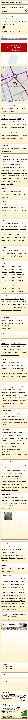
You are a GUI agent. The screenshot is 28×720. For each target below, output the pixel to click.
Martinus (18, 132)
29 (9, 508)
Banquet (13, 440)
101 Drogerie (4, 422)
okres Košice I (5, 108)
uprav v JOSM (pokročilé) (20, 614)
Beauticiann (12, 124)
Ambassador (14, 148)
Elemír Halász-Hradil (21, 373)
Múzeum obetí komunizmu (19, 484)
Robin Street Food (6, 159)
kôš (2, 223)
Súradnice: (4, 31)
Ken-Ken (10, 164)
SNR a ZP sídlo (15, 365)
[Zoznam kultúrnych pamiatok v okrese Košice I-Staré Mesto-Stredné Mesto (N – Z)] (7, 519)
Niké (10, 210)
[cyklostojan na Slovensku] (4, 27)
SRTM (7, 716)
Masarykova (20, 558)
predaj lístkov (14, 256)
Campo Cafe (10, 184)
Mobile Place (21, 121)
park (2, 204)
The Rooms (6, 215)
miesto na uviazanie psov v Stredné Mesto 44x (13, 578)
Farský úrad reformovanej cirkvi (9, 229)
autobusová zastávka (20, 479)
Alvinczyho (15, 490)
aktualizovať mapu (10, 614)
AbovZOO (4, 301)
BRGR (25, 178)
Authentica (4, 210)
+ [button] (3, 68)
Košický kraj (17, 105)
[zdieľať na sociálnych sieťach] (26, 10)
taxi (12, 250)
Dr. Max (22, 299)
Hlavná (12, 555)
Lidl (2, 130)
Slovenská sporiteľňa (15, 416)
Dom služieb (23, 229)
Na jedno (19, 178)
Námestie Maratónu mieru (13, 253)
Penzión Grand (5, 148)
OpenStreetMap (12, 100)
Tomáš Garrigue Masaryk (19, 368)
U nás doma (17, 173)
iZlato (2, 121)
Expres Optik (15, 130)
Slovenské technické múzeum (19, 213)
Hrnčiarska (4, 549)
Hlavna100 (22, 148)
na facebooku (12, 694)
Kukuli (18, 127)
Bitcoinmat (4, 242)
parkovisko (4, 266)
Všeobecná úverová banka (20, 231)
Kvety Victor (14, 138)
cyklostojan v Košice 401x (17, 603)
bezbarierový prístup (16, 454)
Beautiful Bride (5, 138)
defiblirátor (11, 301)
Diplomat (5, 178)
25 (12, 508)
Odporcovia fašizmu (16, 362)
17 (26, 503)
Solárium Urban (10, 127)
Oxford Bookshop (14, 141)
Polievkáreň (12, 178)
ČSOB (4, 425)
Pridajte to (3, 717)
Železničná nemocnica (7, 479)
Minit (22, 124)
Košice (23, 105)
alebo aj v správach (7, 670)
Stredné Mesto (10, 111)
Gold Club (16, 162)
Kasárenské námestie (7, 21)
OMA (6, 2)
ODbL (18, 707)
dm (23, 119)
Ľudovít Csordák (5, 371)
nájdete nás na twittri (7, 666)
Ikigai (17, 170)
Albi (18, 124)
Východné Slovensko (7, 105)
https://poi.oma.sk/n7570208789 (7, 101)
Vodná (17, 470)
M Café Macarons (7, 162)
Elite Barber (4, 119)
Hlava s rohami (7, 376)
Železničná (4, 560)
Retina (17, 301)
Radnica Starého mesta (9, 481)
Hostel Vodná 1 (5, 151)
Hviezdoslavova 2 (15, 398)
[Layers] (25, 68)
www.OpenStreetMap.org (19, 705)
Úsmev (7, 204)
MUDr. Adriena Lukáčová (9, 307)
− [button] (3, 70)
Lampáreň (24, 173)
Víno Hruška (12, 119)
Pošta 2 (8, 484)
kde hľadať (4, 675)
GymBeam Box (12, 234)
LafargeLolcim (21, 226)
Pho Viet (11, 181)
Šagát (22, 127)
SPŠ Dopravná (5, 344)
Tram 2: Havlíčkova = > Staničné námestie (12, 503)
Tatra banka (17, 422)
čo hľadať (4, 682)
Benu (2, 299)
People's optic (5, 454)
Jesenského (4, 552)
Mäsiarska (18, 552)
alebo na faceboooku (7, 668)
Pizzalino (17, 181)
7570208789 (4, 615)
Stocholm (5, 181)
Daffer (12, 132)
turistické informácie (6, 191)
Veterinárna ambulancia (12, 299)
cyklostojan (11, 389)
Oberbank (14, 240)
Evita (14, 159)
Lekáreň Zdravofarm (21, 304)
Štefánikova (12, 558)
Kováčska (18, 549)
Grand (22, 170)
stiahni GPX (4, 617)
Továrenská (4, 558)
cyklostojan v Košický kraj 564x (9, 606)
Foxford (10, 173)
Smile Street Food (22, 159)
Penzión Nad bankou (8, 175)
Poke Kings (17, 164)
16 (5, 497)
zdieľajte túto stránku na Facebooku (9, 695)
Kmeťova (11, 552)
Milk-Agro (24, 422)
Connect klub (6, 213)
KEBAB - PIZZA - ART (21, 175)
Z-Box (4, 234)
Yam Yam (21, 167)
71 (3, 506)
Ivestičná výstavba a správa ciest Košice (12, 237)
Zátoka (24, 135)
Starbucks (4, 173)
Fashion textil (16, 135)
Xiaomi (7, 132)
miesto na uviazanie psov (16, 2)
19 (8, 497)
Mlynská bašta (5, 250)
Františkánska (5, 555)
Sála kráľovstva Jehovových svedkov (11, 320)
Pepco (15, 121)
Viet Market (4, 124)
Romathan (4, 207)
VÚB (11, 422)
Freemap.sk (19, 100)
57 (2, 497)
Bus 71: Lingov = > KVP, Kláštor (17, 500)
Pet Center (8, 130)
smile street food (12, 167)
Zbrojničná (11, 549)
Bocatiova (4, 487)
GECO (19, 119)
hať (2, 336)
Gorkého (3, 547)
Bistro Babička (5, 170)
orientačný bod (17, 191)
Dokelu (13, 170)
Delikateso (9, 121)
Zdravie (20, 307)
